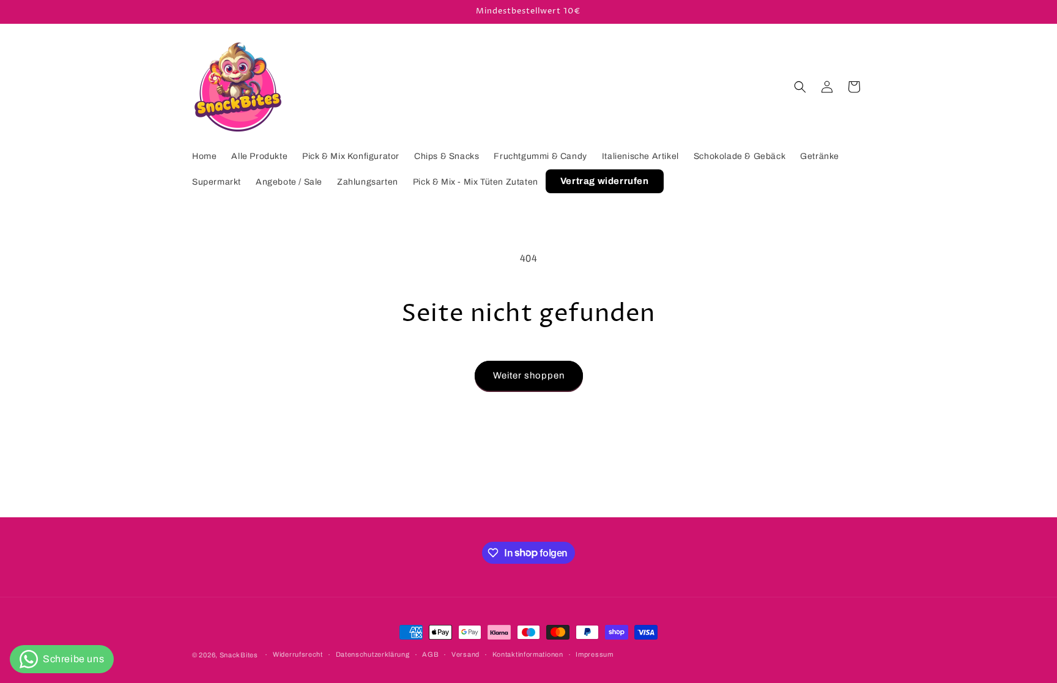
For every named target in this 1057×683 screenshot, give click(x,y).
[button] (800, 86)
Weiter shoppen (529, 375)
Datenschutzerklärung (373, 654)
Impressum (594, 654)
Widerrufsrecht (298, 654)
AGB (430, 654)
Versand (465, 654)
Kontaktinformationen (527, 654)
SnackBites (239, 655)
